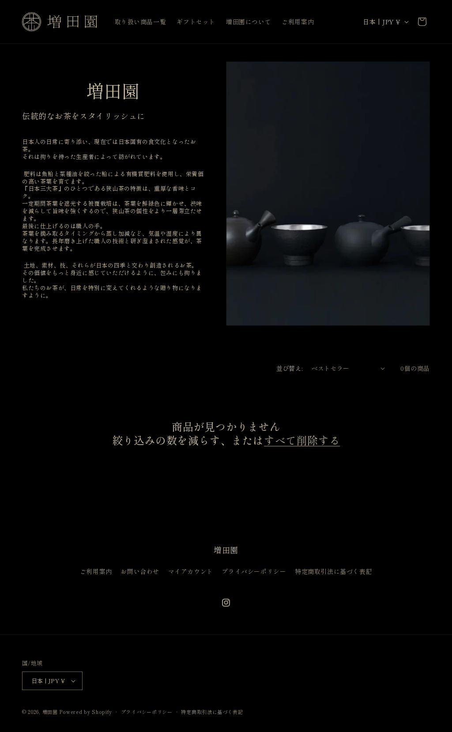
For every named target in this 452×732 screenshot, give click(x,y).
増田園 (50, 711)
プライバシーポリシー (254, 571)
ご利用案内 (96, 571)
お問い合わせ (140, 571)
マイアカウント (190, 571)
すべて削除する (302, 440)
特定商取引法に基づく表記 (333, 571)
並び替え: (289, 368)
